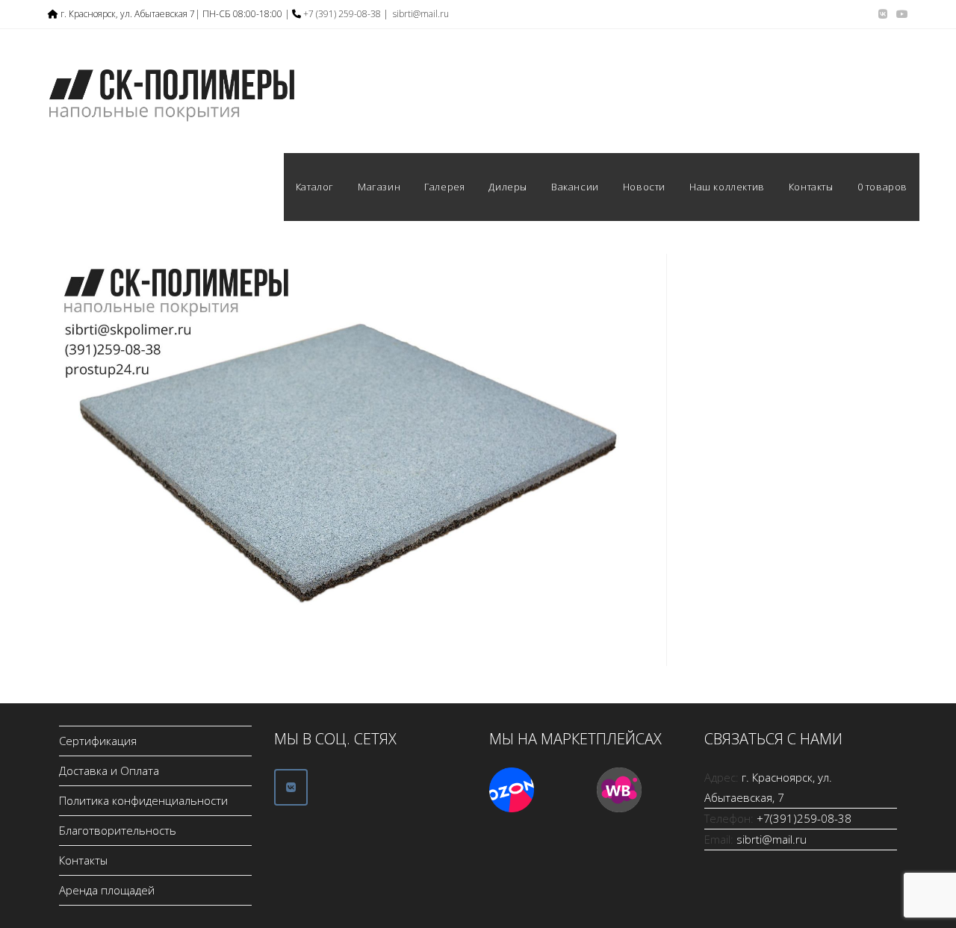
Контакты (83, 860)
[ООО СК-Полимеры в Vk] (291, 787)
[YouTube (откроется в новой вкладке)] (900, 14)
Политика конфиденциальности (143, 800)
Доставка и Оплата (109, 770)
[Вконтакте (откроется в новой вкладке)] (883, 14)
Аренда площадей (107, 889)
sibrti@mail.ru (421, 13)
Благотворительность (117, 830)
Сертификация (98, 740)
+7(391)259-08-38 (804, 818)
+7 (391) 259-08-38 (342, 13)
